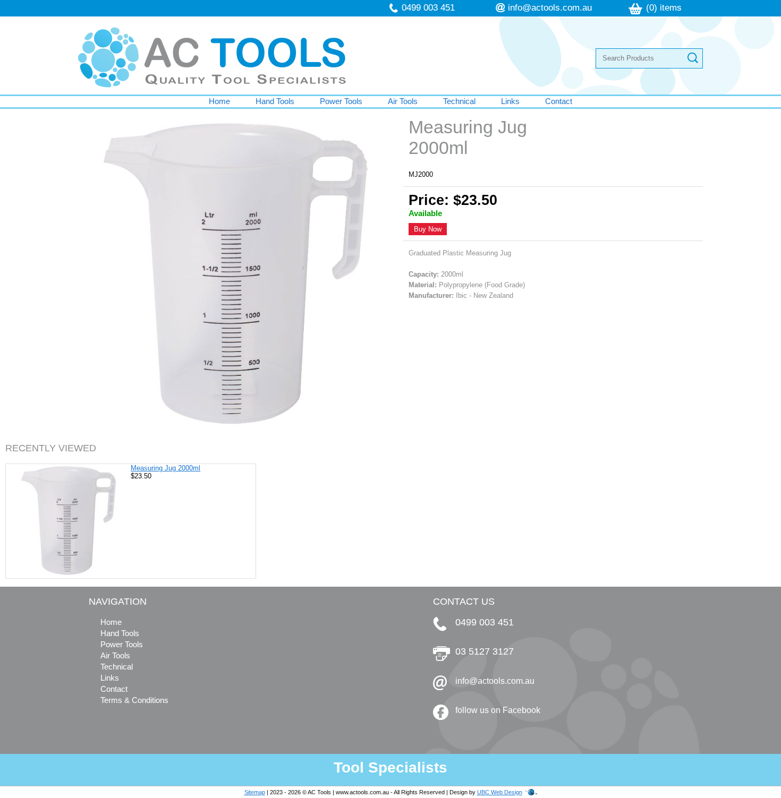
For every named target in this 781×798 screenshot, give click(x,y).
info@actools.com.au (550, 8)
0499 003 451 (428, 8)
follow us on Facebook (497, 710)
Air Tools (403, 101)
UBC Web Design (499, 792)
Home (219, 101)
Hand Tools (275, 101)
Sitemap (254, 792)
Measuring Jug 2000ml (165, 468)
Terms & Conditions (134, 700)
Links (510, 101)
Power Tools (341, 101)
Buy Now (428, 229)
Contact (558, 101)
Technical (459, 101)
